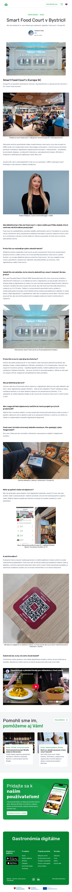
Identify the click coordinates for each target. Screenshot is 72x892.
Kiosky (24, 856)
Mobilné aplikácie (27, 858)
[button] (62, 4)
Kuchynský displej (27, 866)
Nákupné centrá (43, 856)
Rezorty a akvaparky (44, 863)
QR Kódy (24, 861)
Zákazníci (57, 856)
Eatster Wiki (57, 863)
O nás (55, 858)
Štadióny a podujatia (44, 861)
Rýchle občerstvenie (44, 858)
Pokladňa (24, 863)
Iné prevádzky (42, 866)
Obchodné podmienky (58, 879)
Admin (56, 861)
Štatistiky (25, 868)
